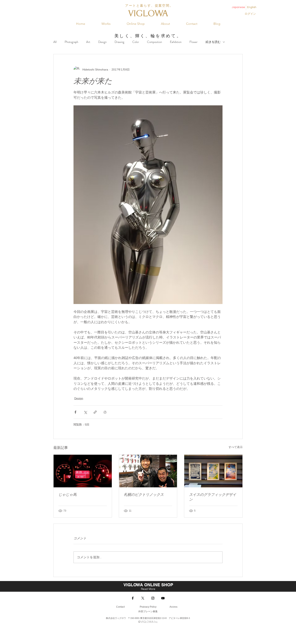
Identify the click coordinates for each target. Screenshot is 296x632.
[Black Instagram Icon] (153, 598)
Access (173, 606)
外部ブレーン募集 (148, 611)
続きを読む (213, 42)
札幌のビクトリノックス (144, 495)
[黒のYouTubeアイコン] (163, 598)
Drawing (119, 42)
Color (135, 42)
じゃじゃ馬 (67, 495)
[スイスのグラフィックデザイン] (213, 471)
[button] (106, 23)
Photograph (71, 42)
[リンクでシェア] (95, 412)
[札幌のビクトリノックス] (148, 471)
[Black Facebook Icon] (133, 598)
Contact (120, 606)
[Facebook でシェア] (75, 412)
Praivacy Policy (148, 606)
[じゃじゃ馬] (83, 471)
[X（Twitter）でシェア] (85, 412)
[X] (143, 598)
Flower (193, 42)
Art (88, 42)
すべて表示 (236, 447)
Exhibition (175, 42)
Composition (154, 42)
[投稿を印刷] (105, 412)
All (55, 42)
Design (102, 42)
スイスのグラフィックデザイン (212, 497)
